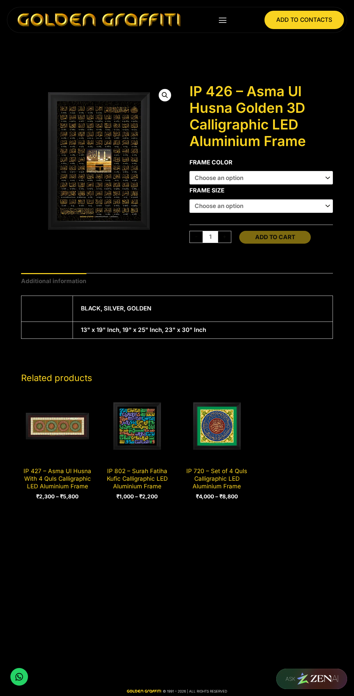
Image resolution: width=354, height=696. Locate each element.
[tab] (53, 281)
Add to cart (275, 237)
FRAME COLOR (210, 162)
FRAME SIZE (206, 190)
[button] (222, 20)
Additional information (53, 281)
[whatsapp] (19, 677)
